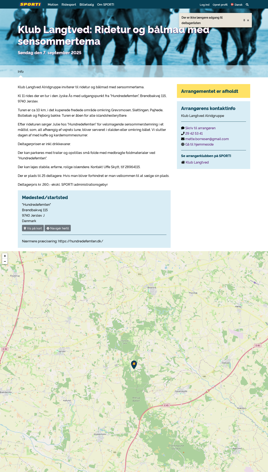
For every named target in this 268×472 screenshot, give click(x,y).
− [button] (5, 261)
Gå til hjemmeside (199, 144)
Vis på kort (34, 228)
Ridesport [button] (69, 4)
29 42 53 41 (194, 133)
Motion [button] (53, 4)
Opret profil (220, 4)
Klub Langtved (197, 162)
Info (21, 71)
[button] (236, 4)
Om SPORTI (105, 4)
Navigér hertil (59, 228)
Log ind (204, 4)
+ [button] (5, 256)
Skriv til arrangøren (200, 127)
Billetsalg (87, 4)
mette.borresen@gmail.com (207, 138)
